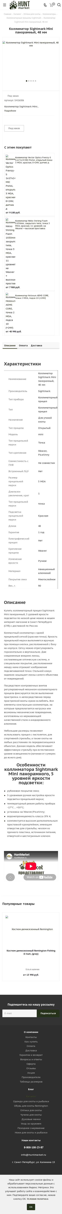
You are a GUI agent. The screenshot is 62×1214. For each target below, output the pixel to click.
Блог (31, 1089)
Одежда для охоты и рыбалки (31, 1101)
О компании (31, 1032)
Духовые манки (31, 1119)
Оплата (31, 1046)
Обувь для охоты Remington (31, 1105)
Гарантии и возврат (31, 1054)
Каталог (31, 1096)
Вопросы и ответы (31, 1059)
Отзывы (31, 1068)
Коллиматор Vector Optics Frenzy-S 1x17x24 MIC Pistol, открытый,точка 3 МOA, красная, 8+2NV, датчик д (33, 160)
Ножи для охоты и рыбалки (31, 1132)
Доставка (31, 1050)
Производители (31, 1077)
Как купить (31, 1041)
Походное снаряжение (31, 1128)
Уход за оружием (31, 1123)
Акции (31, 1072)
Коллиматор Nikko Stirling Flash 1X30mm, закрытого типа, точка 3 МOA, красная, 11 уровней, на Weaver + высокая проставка (32, 224)
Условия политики (37, 1198)
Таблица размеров (31, 1081)
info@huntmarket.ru (33, 1154)
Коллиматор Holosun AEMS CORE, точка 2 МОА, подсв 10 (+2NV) (32, 296)
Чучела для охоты (31, 1114)
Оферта (31, 1063)
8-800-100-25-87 (33, 1147)
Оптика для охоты (31, 1110)
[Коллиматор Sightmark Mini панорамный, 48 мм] (31, 60)
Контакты (31, 1037)
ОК (31, 1207)
